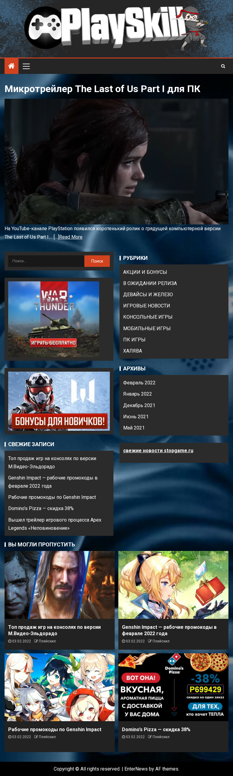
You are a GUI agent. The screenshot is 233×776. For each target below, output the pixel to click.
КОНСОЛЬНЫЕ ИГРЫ (148, 317)
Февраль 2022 (139, 383)
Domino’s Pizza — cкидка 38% (41, 508)
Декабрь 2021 (139, 405)
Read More (71, 237)
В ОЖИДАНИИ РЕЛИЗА (150, 283)
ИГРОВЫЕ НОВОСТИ (146, 306)
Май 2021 (134, 428)
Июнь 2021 (136, 417)
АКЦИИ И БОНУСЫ (145, 272)
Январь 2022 (137, 394)
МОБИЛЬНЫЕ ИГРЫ (147, 328)
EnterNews (136, 769)
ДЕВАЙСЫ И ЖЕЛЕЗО (148, 294)
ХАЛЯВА (132, 351)
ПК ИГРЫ (134, 340)
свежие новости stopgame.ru (158, 450)
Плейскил (47, 641)
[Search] (223, 66)
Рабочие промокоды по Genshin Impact (52, 497)
